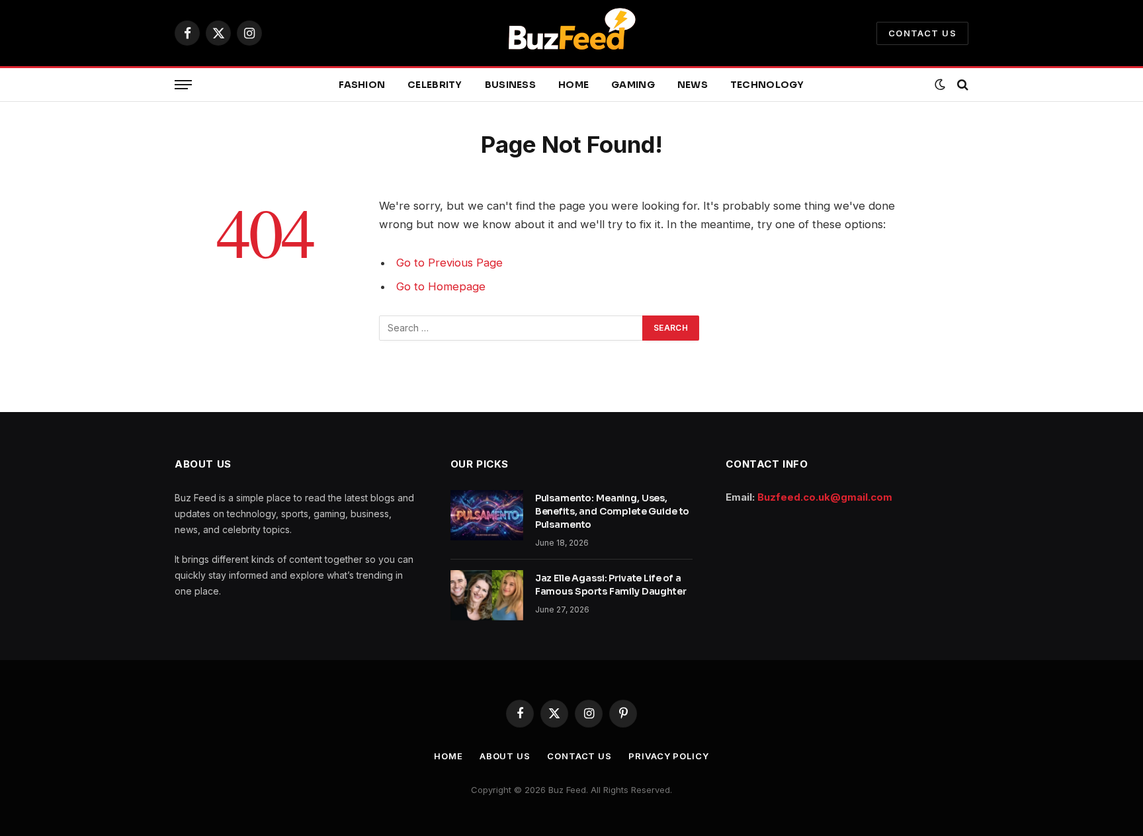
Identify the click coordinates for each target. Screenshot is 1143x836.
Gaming (633, 85)
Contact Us (922, 33)
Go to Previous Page (449, 262)
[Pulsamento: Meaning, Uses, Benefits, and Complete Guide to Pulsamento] (486, 515)
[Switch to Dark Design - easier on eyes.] (940, 85)
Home (573, 85)
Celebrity (434, 85)
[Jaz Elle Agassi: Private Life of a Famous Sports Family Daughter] (486, 595)
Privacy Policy (668, 756)
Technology (767, 85)
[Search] (961, 85)
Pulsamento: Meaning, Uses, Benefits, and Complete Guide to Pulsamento (612, 511)
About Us (505, 756)
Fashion (362, 85)
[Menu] (183, 85)
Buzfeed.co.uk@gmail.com (824, 497)
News (692, 85)
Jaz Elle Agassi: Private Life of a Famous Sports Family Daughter (611, 584)
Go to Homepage (441, 286)
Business (510, 85)
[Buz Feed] (571, 33)
